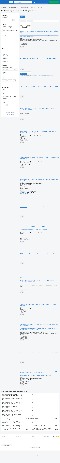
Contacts (3, 442)
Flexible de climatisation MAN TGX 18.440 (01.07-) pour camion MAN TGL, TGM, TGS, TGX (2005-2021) (12, 411)
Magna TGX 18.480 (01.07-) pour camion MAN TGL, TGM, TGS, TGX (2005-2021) (11, 415)
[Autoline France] (4, 2)
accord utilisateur (49, 75)
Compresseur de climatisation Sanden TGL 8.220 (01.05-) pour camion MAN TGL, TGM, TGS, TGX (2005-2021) (12, 395)
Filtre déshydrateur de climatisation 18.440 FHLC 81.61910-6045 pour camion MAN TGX (39, 352)
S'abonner (23, 73)
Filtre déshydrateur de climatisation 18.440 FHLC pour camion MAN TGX (12, 429)
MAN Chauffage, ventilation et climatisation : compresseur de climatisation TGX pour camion (12, 419)
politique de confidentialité (38, 75)
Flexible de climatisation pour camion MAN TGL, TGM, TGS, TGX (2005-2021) (12, 407)
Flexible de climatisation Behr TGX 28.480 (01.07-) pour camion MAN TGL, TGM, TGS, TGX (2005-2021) (12, 403)
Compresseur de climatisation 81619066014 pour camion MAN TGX (34, 229)
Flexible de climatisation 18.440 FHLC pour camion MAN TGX (12, 399)
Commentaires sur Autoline (21, 444)
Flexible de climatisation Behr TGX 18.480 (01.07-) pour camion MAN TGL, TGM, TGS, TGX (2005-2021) (12, 422)
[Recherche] (15, 2)
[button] (21, 47)
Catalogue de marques (20, 446)
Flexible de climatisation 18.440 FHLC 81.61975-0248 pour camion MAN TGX (37, 375)
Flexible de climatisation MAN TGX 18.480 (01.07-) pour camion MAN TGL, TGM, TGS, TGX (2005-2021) (12, 426)
